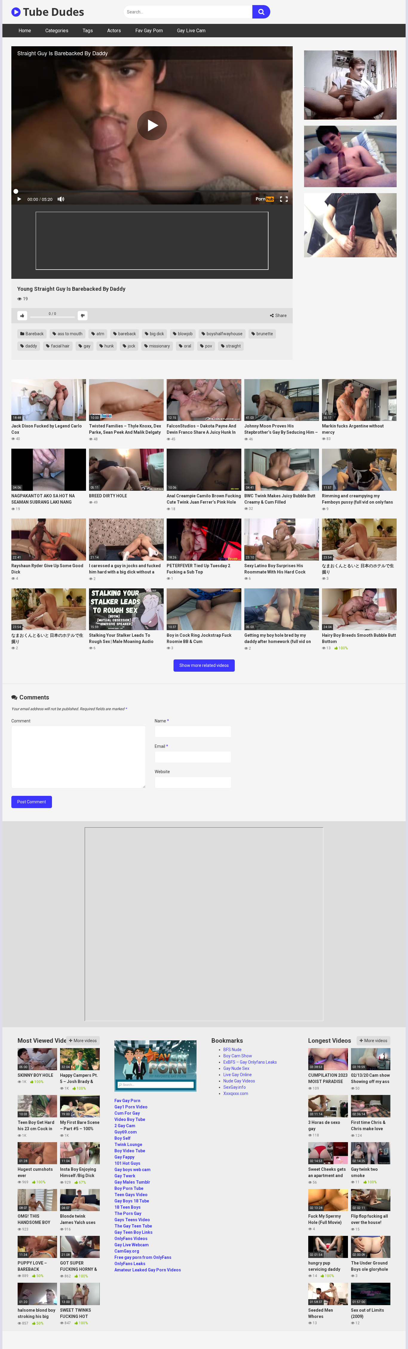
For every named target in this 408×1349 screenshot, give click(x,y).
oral (187, 346)
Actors (114, 30)
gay (87, 346)
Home (25, 30)
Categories (56, 30)
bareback (126, 333)
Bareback (34, 333)
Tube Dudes (52, 11)
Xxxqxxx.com (235, 1093)
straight (233, 346)
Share (280, 315)
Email (161, 746)
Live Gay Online (237, 1074)
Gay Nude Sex (236, 1068)
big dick (156, 333)
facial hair (60, 346)
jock (131, 346)
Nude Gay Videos (239, 1081)
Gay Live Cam (191, 30)
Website (162, 771)
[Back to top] (388, 1331)
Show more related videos (204, 665)
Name (162, 721)
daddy (30, 346)
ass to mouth (69, 333)
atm (100, 333)
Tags (88, 30)
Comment (20, 721)
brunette (264, 333)
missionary (159, 346)
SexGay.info (234, 1087)
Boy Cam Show (237, 1055)
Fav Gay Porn (149, 30)
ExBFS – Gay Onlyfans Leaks (250, 1062)
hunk (109, 346)
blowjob (185, 333)
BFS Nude (232, 1049)
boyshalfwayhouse (224, 333)
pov (208, 346)
